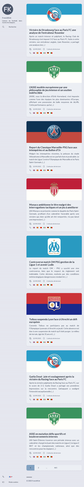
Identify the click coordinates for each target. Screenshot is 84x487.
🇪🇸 (37, 53)
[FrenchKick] (7, 14)
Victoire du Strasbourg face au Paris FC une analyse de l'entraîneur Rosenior (52, 31)
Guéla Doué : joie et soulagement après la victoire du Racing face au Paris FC (51, 378)
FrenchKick (6, 18)
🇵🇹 (51, 53)
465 (55, 468)
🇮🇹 (44, 53)
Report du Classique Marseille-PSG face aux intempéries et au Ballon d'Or (53, 149)
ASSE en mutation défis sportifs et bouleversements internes (47, 435)
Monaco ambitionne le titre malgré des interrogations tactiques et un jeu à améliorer (53, 206)
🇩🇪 (48, 53)
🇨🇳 (41, 53)
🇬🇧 (34, 53)
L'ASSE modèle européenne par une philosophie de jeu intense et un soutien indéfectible (50, 90)
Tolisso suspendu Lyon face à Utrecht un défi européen (53, 320)
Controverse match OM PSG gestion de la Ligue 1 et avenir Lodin (51, 263)
